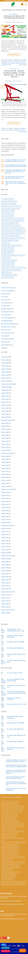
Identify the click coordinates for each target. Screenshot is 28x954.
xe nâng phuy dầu (5, 243)
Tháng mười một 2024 (7, 420)
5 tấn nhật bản (5, 801)
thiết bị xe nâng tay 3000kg (8, 238)
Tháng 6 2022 (5, 504)
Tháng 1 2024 (5, 447)
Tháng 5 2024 (5, 435)
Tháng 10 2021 (5, 528)
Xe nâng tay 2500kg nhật (7, 252)
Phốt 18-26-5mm (20, 233)
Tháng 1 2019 (5, 607)
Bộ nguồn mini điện (6, 308)
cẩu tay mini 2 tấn (16, 61)
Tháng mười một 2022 (7, 489)
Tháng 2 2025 (5, 411)
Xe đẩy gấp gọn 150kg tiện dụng (9, 877)
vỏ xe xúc (3, 296)
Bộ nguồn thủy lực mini (7, 326)
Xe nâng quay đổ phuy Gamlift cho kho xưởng (11, 245)
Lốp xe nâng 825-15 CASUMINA (9, 816)
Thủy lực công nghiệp (7, 290)
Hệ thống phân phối (14, 948)
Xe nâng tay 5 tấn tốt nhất (7, 842)
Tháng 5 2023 (5, 471)
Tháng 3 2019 (5, 600)
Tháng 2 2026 (5, 375)
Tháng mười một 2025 (7, 384)
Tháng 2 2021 (5, 546)
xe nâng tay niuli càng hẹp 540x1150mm (11, 852)
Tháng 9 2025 (5, 390)
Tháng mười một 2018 (7, 610)
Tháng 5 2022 (5, 507)
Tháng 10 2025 (5, 387)
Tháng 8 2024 (5, 426)
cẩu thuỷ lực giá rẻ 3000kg (7, 216)
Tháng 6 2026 (5, 363)
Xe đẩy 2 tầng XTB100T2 (7, 869)
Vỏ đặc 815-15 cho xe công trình (9, 831)
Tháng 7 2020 (5, 567)
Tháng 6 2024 (5, 432)
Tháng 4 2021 (5, 540)
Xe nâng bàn (4, 293)
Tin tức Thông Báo (6, 317)
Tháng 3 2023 (5, 477)
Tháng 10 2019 (5, 594)
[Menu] (2, 4)
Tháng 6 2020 (5, 570)
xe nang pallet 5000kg (6, 240)
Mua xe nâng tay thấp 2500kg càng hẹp (10, 821)
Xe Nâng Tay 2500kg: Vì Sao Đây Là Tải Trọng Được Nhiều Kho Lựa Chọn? (15, 160)
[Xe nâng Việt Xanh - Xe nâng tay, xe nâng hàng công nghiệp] (13, 4)
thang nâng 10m (5, 823)
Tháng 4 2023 (5, 474)
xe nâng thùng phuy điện (7, 859)
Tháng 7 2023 (5, 465)
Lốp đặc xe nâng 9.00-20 (18, 228)
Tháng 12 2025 (5, 381)
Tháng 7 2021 (5, 531)
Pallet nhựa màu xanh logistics (8, 233)
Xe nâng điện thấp (6, 320)
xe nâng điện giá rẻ (6, 867)
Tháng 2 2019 (5, 604)
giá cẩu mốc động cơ (19, 218)
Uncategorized (5, 311)
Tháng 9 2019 (5, 598)
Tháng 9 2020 (5, 561)
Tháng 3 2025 (5, 408)
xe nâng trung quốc (20, 862)
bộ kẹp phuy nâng (5, 208)
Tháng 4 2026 (5, 369)
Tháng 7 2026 (5, 360)
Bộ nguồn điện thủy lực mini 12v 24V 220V (11, 206)
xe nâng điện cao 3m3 (16, 270)
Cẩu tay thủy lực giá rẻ (16, 811)
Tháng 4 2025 (5, 405)
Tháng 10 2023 (5, 456)
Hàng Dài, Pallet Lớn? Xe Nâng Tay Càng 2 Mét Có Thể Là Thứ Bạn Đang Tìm (15, 183)
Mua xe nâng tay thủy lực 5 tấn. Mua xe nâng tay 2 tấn (13, 230)
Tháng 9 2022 (5, 495)
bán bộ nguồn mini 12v (14, 801)
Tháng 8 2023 (5, 462)
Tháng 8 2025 (5, 393)
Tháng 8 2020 (5, 564)
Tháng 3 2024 (5, 441)
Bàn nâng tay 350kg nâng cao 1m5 (9, 201)
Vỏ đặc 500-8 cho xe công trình (16, 826)
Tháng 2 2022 (5, 516)
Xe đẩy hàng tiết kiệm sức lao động (9, 275)
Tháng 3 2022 (5, 513)
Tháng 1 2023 (5, 483)
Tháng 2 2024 (5, 444)
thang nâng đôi (5, 826)
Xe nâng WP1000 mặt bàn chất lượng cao (11, 864)
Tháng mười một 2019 (7, 591)
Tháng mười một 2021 (7, 525)
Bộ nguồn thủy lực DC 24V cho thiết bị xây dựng (12, 809)
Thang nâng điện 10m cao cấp (16, 823)
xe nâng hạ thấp (20, 831)
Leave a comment (23, 64)
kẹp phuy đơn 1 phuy (13, 223)
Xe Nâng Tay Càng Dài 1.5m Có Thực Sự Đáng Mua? (16, 789)
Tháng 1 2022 (5, 519)
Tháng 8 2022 (5, 498)
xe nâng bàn (15, 240)
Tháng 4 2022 (5, 510)
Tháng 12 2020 (5, 552)
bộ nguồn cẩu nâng (15, 208)
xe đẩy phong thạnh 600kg (7, 277)
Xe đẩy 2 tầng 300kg (15, 867)
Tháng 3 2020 (5, 579)
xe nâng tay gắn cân (6, 257)
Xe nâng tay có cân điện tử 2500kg (9, 850)
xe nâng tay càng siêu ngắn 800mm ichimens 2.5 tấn (13, 255)
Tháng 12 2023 (5, 450)
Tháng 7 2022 (5, 501)
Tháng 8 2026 (5, 357)
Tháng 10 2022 (5, 492)
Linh (22, 22)
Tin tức (23, 948)
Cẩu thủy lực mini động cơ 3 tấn (17, 63)
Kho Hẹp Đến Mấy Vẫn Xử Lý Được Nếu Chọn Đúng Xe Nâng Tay (14, 177)
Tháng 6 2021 (5, 534)
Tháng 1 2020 (5, 585)
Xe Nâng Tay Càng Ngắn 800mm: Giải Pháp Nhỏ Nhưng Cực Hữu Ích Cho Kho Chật (15, 171)
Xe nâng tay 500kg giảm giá (8, 250)
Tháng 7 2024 (5, 429)
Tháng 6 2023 (5, 468)
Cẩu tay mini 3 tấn (8, 61)
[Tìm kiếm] (22, 4)
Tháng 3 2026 (5, 372)
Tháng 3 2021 (5, 543)
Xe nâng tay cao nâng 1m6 (20, 842)
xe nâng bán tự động (6, 339)
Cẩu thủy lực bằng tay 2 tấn (8, 218)
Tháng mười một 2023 (7, 453)
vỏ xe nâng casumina (6, 332)
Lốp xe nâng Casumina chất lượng (9, 819)
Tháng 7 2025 (5, 396)
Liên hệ (13, 949)
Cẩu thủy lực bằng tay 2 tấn (8, 213)
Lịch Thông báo (5, 314)
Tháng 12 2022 (5, 486)
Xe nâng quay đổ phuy (7, 287)
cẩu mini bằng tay (14, 14)
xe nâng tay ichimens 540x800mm (9, 260)
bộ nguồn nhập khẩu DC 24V (18, 806)
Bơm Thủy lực (5, 329)
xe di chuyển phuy (6, 302)
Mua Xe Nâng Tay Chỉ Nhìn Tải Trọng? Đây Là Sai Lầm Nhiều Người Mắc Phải (15, 165)
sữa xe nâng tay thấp (6, 235)
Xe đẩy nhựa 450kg (20, 884)
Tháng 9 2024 (5, 423)
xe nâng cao (4, 299)
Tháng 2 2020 (5, 582)
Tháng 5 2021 (5, 537)
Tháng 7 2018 (5, 613)
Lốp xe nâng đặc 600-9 (7, 228)
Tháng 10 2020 (5, 558)
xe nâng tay (4, 305)
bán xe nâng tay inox (6, 806)
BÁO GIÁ (22, 950)
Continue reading (14, 54)
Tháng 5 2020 (5, 573)
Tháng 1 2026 (5, 378)
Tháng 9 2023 (5, 459)
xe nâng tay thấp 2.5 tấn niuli (8, 265)
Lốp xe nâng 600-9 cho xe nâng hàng (10, 814)
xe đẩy (3, 348)
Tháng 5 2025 (5, 402)
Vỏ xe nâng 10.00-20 (20, 238)
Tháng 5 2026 (5, 366)
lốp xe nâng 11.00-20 (6, 225)
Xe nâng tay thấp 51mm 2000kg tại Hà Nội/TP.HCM (13, 857)
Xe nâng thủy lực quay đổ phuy (8, 862)
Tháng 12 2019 (5, 588)
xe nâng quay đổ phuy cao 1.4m (8, 836)
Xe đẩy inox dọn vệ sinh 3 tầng (8, 884)
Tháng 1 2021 (5, 549)
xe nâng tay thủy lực (21, 267)
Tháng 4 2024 (5, 438)
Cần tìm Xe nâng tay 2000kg (8, 211)
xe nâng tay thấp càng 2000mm (8, 267)
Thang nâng (4, 335)
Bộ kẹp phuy (4, 341)
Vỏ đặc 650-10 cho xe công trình (9, 828)
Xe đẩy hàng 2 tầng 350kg (7, 879)
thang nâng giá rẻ (16, 235)
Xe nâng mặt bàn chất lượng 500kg (9, 833)
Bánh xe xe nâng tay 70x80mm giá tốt (10, 804)
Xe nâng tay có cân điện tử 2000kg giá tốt (11, 847)
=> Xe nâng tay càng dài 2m (8, 198)
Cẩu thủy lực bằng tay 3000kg (18, 130)
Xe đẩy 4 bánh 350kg (6, 272)
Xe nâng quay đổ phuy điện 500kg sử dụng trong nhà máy (13, 839)
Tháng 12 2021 (5, 522)
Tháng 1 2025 (5, 414)
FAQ (17, 949)
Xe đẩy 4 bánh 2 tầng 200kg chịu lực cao (10, 872)
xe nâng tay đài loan (6, 270)
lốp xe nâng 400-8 (17, 225)
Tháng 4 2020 (5, 576)
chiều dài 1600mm (6, 811)
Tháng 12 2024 (5, 417)
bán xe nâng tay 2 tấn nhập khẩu (9, 203)
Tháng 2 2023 (5, 480)
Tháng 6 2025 (5, 399)
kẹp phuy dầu (4, 223)
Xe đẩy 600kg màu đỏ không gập (9, 874)
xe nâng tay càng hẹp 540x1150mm (10, 845)
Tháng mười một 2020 (7, 555)
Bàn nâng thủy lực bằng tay (8, 323)
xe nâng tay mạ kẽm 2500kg (8, 262)
